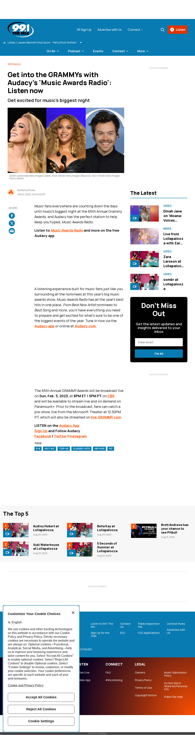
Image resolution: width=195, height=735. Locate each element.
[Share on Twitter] (12, 223)
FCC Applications (149, 632)
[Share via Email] (12, 231)
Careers (140, 672)
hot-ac (49, 448)
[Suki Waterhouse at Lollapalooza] (16, 549)
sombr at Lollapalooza (173, 284)
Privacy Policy (143, 680)
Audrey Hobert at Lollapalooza (46, 528)
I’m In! (159, 353)
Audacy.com (85, 326)
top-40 (63, 448)
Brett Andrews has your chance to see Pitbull (175, 528)
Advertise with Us (110, 29)
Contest (118, 51)
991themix (14, 64)
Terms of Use (143, 687)
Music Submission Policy (175, 674)
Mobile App (83, 680)
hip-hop (99, 448)
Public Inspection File (149, 625)
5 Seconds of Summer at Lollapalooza (107, 547)
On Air (51, 51)
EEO (122, 632)
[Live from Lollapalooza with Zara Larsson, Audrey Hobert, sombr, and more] (144, 236)
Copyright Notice (146, 695)
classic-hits (81, 448)
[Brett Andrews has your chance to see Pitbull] (144, 531)
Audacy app (44, 326)
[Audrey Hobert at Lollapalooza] (16, 530)
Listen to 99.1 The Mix (102, 625)
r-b (38, 448)
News (167, 228)
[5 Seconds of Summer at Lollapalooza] (80, 549)
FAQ (107, 672)
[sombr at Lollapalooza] (144, 282)
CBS (110, 396)
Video (167, 205)
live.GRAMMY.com (106, 417)
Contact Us (125, 625)
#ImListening (113, 680)
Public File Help (173, 696)
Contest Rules (176, 623)
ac (111, 448)
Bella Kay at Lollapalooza (107, 528)
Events (98, 51)
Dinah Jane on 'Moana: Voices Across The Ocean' (173, 220)
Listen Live (83, 672)
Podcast (74, 51)
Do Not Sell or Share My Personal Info (175, 686)
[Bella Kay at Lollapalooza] (80, 530)
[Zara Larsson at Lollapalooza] (144, 259)
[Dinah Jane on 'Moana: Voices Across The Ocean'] (144, 213)
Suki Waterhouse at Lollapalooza (46, 547)
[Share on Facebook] (12, 216)
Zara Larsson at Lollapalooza (173, 263)
